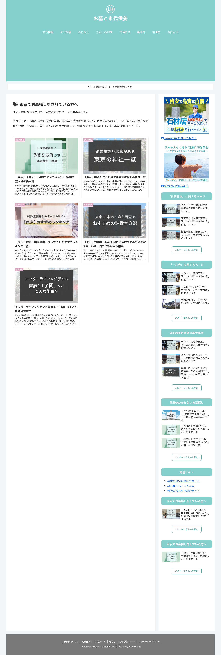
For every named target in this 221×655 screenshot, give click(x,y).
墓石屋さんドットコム (180, 486)
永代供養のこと (71, 641)
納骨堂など (87, 641)
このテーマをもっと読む (186, 249)
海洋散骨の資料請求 (176, 186)
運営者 (112, 641)
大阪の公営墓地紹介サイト (183, 491)
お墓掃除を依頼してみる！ (180, 138)
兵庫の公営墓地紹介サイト (183, 481)
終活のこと (100, 641)
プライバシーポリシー (149, 641)
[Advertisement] (110, 60)
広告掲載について (127, 641)
